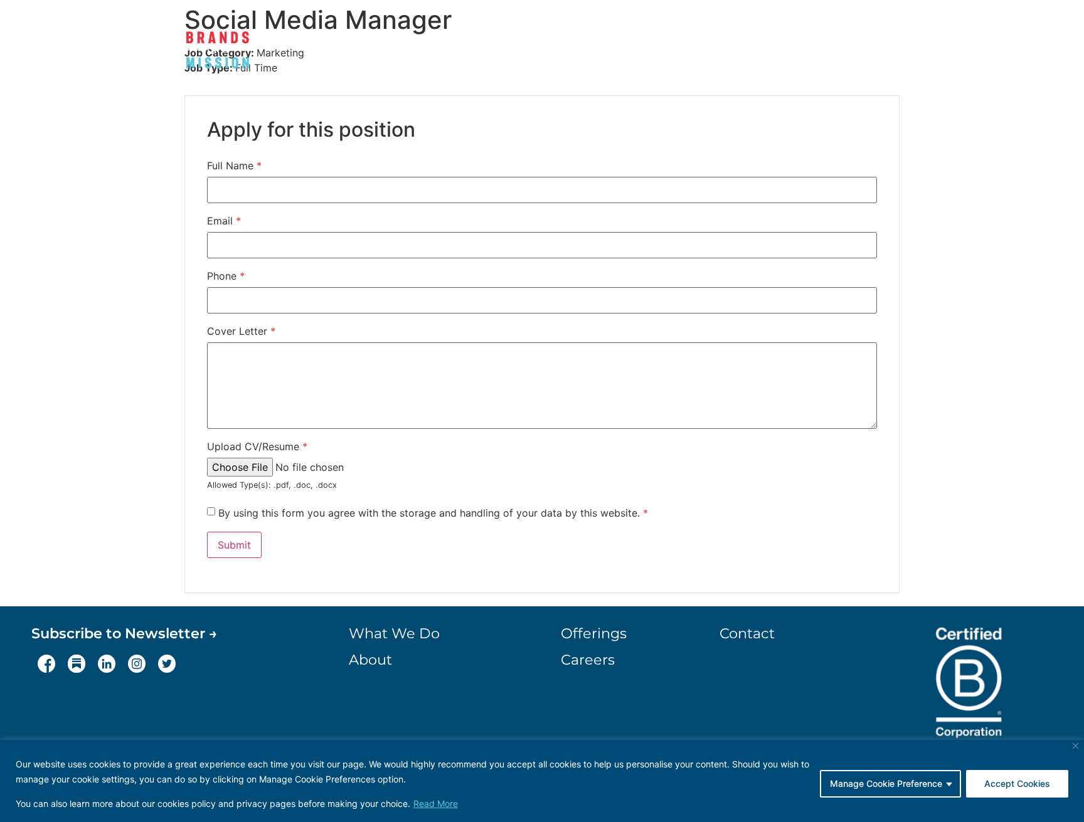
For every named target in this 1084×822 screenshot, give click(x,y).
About (589, 52)
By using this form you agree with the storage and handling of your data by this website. (433, 513)
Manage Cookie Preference (886, 783)
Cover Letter (241, 331)
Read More (435, 803)
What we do (517, 52)
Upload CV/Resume (257, 446)
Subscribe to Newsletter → (124, 633)
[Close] (1075, 746)
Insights (739, 52)
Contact (871, 52)
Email (224, 221)
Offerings (656, 52)
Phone (226, 276)
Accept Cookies (1017, 783)
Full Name (234, 166)
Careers (805, 52)
